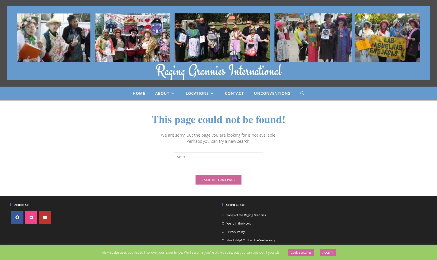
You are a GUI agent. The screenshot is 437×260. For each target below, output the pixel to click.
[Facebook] (17, 217)
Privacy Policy (235, 232)
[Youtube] (45, 217)
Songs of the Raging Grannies (246, 215)
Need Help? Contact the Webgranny (250, 240)
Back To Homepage (218, 180)
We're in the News (238, 223)
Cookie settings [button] (301, 252)
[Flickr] (31, 217)
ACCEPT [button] (328, 252)
